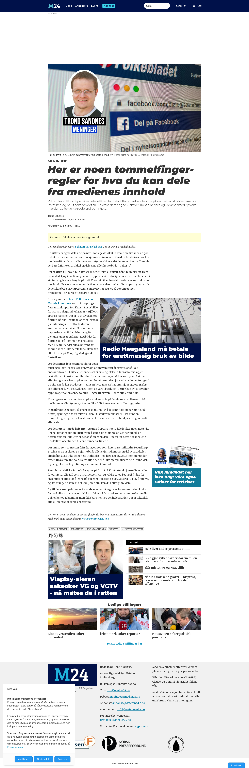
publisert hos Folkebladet (89, 246)
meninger (77, 529)
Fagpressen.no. (15, 747)
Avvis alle (62, 759)
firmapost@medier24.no (115, 719)
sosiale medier (58, 529)
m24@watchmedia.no (131, 709)
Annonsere (81, 5)
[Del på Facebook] (50, 535)
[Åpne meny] (197, 5)
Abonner (109, 5)
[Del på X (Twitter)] (55, 535)
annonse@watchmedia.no (128, 703)
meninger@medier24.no (95, 518)
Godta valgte (43, 759)
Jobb (69, 5)
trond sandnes (96, 529)
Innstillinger (236, 765)
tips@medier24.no (118, 690)
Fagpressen (141, 726)
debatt (113, 529)
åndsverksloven (132, 529)
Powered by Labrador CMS (124, 763)
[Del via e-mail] (60, 535)
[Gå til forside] (54, 6)
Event (94, 5)
